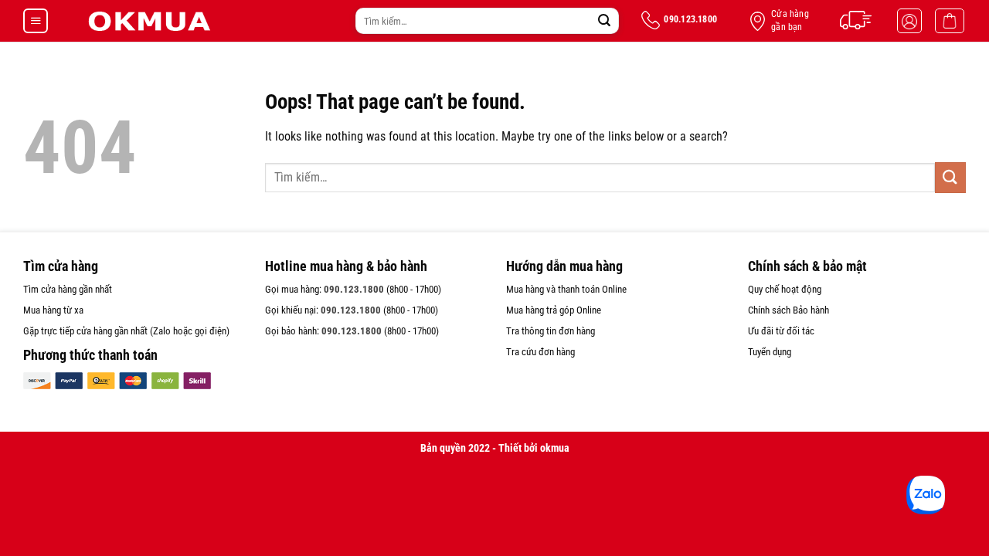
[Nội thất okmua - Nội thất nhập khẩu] (148, 21)
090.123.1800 (354, 289)
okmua (554, 448)
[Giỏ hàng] (949, 20)
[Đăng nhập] (909, 20)
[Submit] (604, 21)
